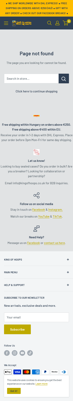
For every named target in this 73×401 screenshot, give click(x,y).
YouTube (43, 216)
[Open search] (49, 23)
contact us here (54, 243)
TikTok (57, 216)
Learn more (41, 383)
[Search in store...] (64, 78)
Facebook (38, 209)
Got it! (13, 391)
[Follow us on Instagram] (14, 353)
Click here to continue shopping (36, 91)
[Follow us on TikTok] (30, 353)
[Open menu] (6, 23)
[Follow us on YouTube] (22, 353)
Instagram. (55, 209)
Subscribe (17, 329)
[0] (65, 23)
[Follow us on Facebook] (7, 353)
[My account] (57, 23)
